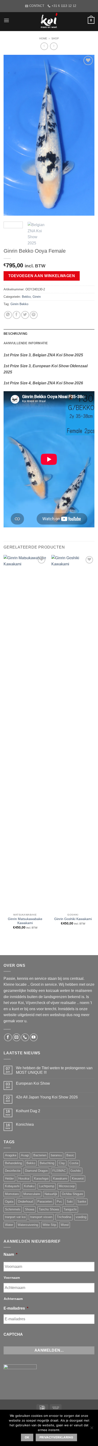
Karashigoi (41, 1178)
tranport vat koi (15, 1217)
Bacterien (39, 1155)
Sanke (81, 1201)
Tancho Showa (49, 1209)
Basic (70, 1155)
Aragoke (10, 1155)
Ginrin (37, 296)
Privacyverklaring (56, 1437)
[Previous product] (53, 46)
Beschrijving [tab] (15, 333)
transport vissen (41, 1217)
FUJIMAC (59, 1170)
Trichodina (64, 1217)
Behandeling (13, 1163)
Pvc (59, 1201)
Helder (9, 1178)
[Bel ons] (25, 1037)
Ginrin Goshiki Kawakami (73, 919)
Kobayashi (12, 1186)
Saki (70, 1201)
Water (9, 1225)
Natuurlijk (50, 1194)
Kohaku (29, 1186)
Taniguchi (70, 1209)
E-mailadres (16, 1308)
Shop (55, 38)
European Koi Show (33, 1083)
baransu (56, 1155)
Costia (73, 1163)
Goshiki (75, 1170)
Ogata (9, 1201)
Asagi (25, 1155)
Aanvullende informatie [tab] (26, 343)
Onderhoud (25, 1201)
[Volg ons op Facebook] (8, 1037)
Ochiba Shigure (72, 1194)
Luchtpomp (46, 1186)
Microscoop (67, 1186)
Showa (29, 1209)
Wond (65, 1225)
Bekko (26, 296)
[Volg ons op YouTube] (34, 1037)
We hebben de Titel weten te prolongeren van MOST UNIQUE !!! (54, 1070)
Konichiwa (25, 1124)
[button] (6, 20)
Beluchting (47, 1163)
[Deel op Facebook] (16, 315)
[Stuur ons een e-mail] (16, 1037)
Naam (10, 1254)
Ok (27, 1437)
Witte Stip (49, 1225)
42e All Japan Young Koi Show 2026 (47, 1097)
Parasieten (44, 1201)
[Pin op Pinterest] (34, 315)
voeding (81, 1217)
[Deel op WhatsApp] (8, 315)
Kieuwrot (78, 1178)
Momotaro (12, 1194)
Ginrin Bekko (19, 304)
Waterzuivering (28, 1225)
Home (43, 38)
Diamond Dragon (36, 1170)
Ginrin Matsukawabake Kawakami (25, 921)
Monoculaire (31, 1194)
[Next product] (44, 46)
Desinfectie (12, 1170)
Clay (62, 1163)
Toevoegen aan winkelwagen (41, 276)
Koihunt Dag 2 (28, 1111)
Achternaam (13, 1299)
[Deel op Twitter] (25, 315)
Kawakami (60, 1178)
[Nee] (91, 1429)
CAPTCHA (13, 1334)
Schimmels (12, 1209)
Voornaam (12, 1277)
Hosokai (23, 1178)
